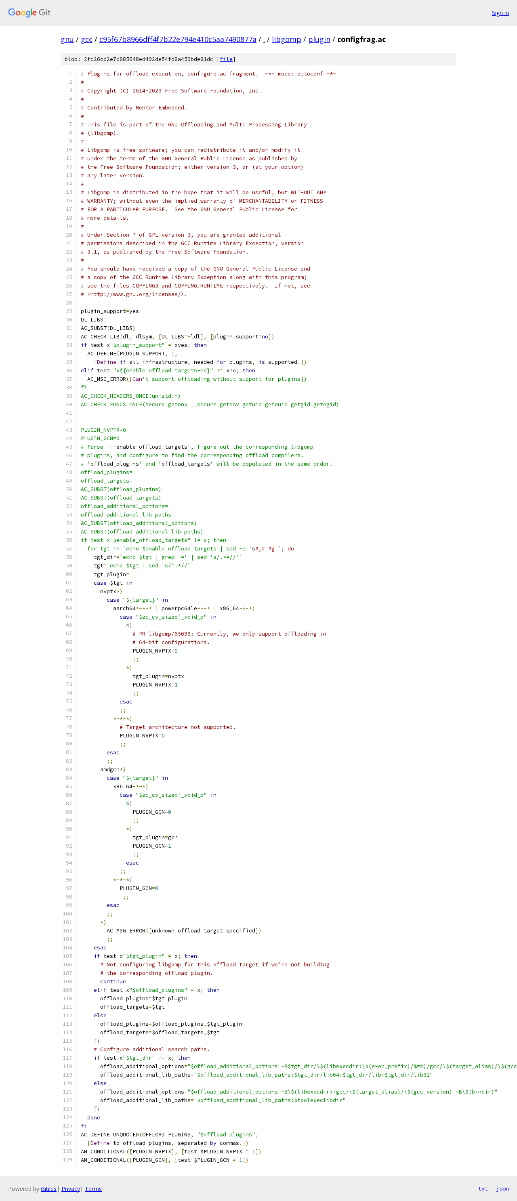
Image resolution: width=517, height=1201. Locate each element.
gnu (67, 39)
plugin (319, 39)
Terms (93, 1189)
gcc (86, 39)
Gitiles (49, 1189)
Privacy (70, 1189)
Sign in (500, 13)
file (226, 59)
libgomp (286, 39)
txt (483, 1188)
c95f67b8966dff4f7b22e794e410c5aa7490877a (177, 39)
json (502, 1188)
